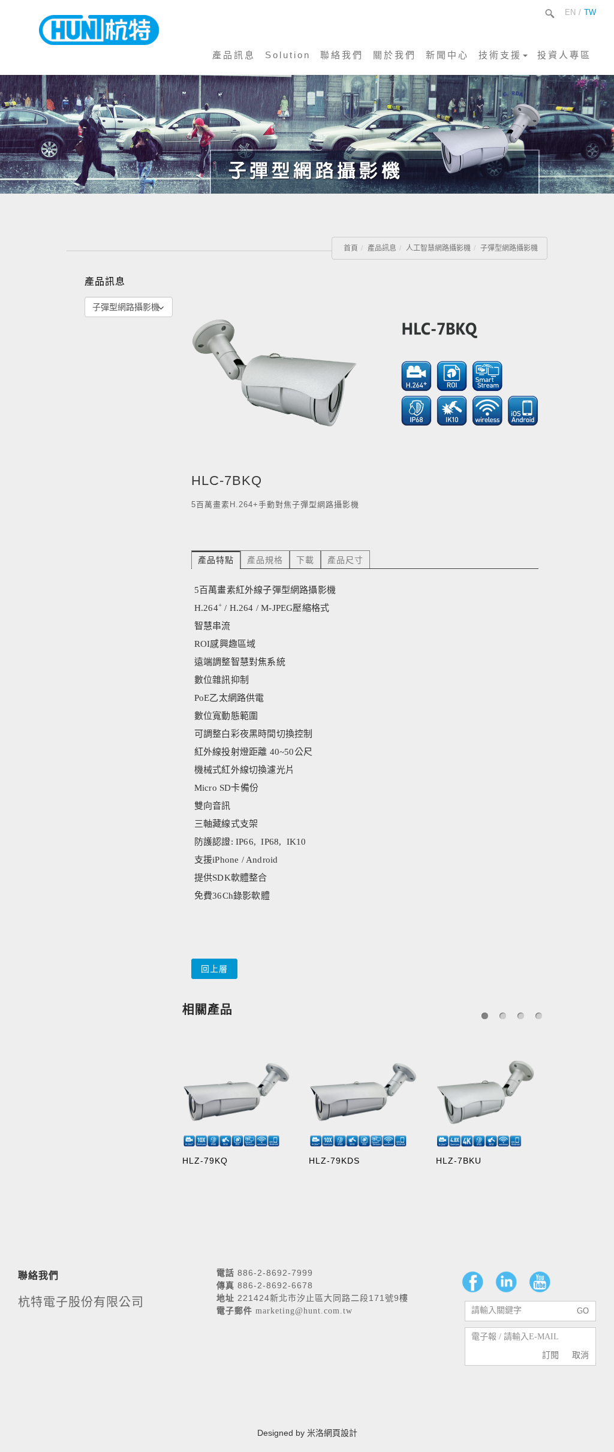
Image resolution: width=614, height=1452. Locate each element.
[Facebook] (472, 1282)
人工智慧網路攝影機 (438, 248)
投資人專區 (564, 55)
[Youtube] (540, 1282)
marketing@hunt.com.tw (304, 1310)
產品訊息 (233, 55)
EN (570, 12)
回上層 (214, 969)
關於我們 (394, 55)
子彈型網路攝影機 (509, 248)
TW (590, 12)
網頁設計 (340, 1433)
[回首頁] (99, 30)
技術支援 (500, 55)
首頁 (351, 248)
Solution (288, 55)
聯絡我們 (341, 55)
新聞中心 (447, 55)
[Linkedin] (506, 1282)
